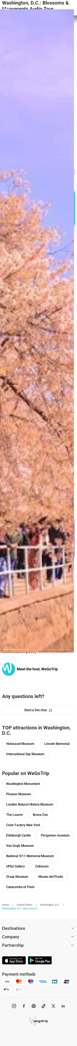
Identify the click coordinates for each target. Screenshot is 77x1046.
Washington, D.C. (50, 904)
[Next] (68, 331)
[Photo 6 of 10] (40, 649)
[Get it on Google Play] (40, 960)
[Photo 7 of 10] (47, 649)
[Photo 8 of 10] (54, 649)
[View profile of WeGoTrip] (8, 669)
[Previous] (5, 331)
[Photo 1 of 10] (6, 649)
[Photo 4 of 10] (26, 649)
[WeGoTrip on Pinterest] (33, 1006)
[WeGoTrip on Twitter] (53, 1006)
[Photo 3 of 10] (19, 649)
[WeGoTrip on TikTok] (43, 1006)
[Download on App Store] (14, 960)
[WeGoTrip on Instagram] (14, 1006)
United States (24, 904)
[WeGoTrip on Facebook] (24, 1006)
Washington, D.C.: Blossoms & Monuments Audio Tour (21, 908)
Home (5, 904)
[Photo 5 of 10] (33, 649)
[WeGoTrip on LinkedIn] (63, 1006)
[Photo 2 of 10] (13, 649)
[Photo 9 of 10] (61, 649)
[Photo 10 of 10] (68, 649)
